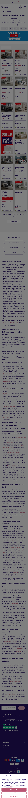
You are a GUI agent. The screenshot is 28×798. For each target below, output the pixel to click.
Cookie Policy (9, 786)
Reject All (14, 793)
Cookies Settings (14, 796)
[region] (14, 786)
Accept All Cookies (14, 789)
